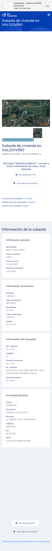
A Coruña (28, 198)
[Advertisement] (26, 59)
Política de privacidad (11, 541)
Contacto (46, 541)
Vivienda (31, 202)
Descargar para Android (26, 183)
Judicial (25, 205)
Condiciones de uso (31, 541)
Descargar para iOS (26, 174)
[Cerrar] (2, 5)
